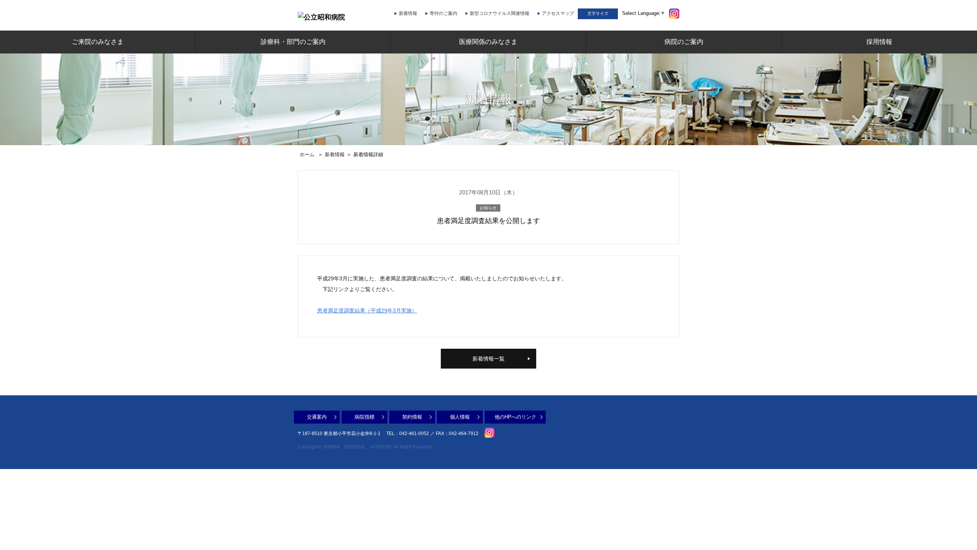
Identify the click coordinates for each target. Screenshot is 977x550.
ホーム (307, 154)
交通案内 (317, 417)
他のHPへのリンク (515, 417)
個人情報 (460, 417)
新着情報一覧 (488, 359)
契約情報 (412, 417)
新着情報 (335, 154)
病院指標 (364, 417)
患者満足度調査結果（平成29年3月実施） (367, 310)
